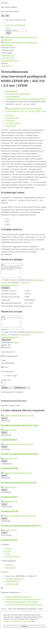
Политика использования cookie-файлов (22, 602)
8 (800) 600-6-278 (7, 55)
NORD (16, 342)
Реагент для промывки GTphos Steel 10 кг (21, 525)
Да (3, 16)
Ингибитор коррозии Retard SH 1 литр (20, 425)
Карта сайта (10, 567)
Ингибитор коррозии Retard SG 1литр (19, 454)
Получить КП (6, 66)
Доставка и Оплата (13, 123)
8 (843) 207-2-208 (7, 58)
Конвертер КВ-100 (9, 511)
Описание (10, 115)
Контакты (9, 565)
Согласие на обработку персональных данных (24, 604)
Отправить (5, 288)
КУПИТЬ (5, 388)
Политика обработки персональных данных (23, 599)
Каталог (9, 548)
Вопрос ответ (11, 126)
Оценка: (4, 329)
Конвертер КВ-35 (9, 497)
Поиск (9, 33)
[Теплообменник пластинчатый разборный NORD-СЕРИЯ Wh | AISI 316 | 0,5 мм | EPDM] (26, 111)
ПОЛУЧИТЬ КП (19, 388)
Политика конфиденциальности (18, 597)
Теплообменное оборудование (18, 94)
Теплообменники (12, 96)
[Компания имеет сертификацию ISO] (2, 588)
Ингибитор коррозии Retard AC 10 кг (19, 482)
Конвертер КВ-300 (9, 468)
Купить (4, 418)
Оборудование (11, 91)
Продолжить (6, 340)
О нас (8, 554)
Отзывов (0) (10, 120)
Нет (7, 16)
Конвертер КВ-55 (9, 439)
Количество (5, 380)
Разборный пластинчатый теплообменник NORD (25, 99)
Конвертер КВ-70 (9, 540)
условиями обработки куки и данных (16, 621)
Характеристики (12, 118)
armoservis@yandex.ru (10, 60)
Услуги (8, 551)
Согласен (24, 626)
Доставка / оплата (13, 556)
